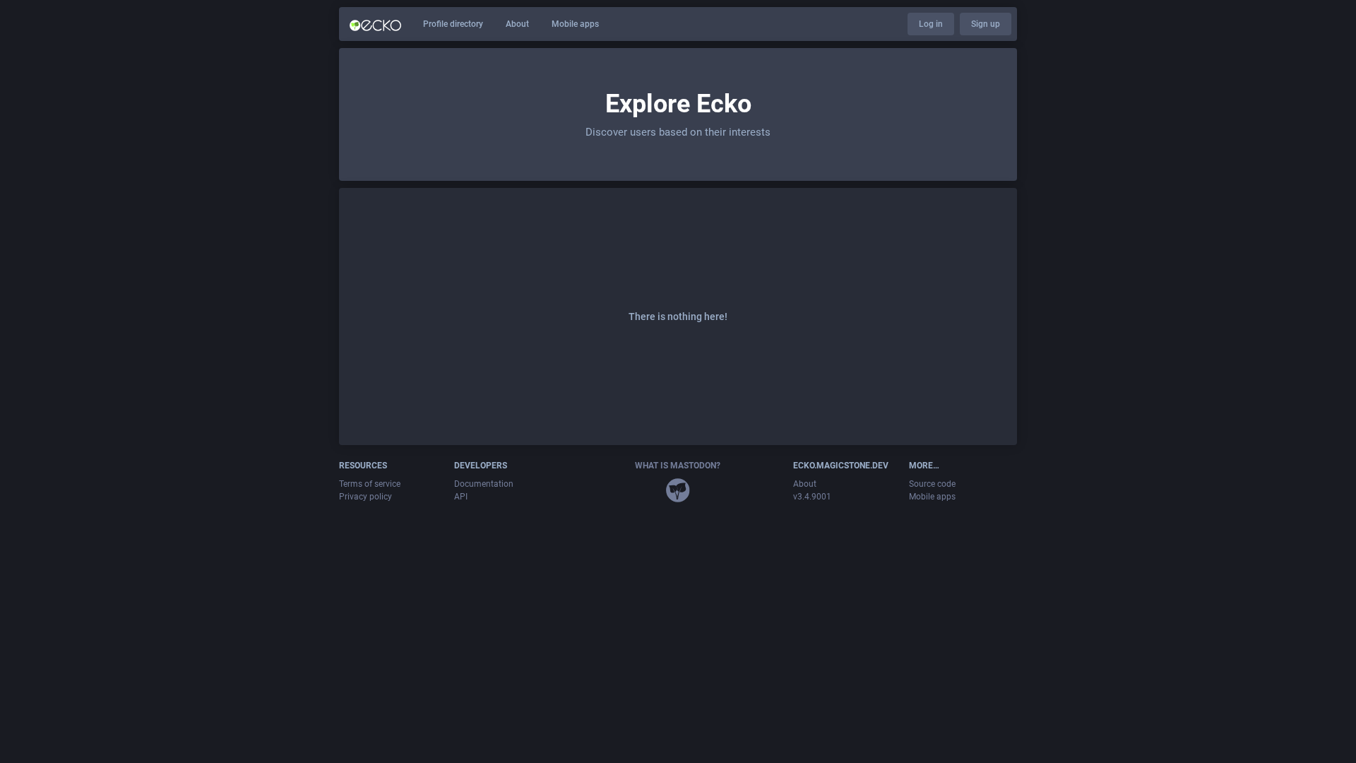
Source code (932, 484)
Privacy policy (365, 497)
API (461, 497)
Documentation (483, 484)
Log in (931, 24)
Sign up (985, 24)
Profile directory (453, 24)
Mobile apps (575, 24)
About (517, 24)
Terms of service (369, 484)
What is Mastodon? (677, 466)
